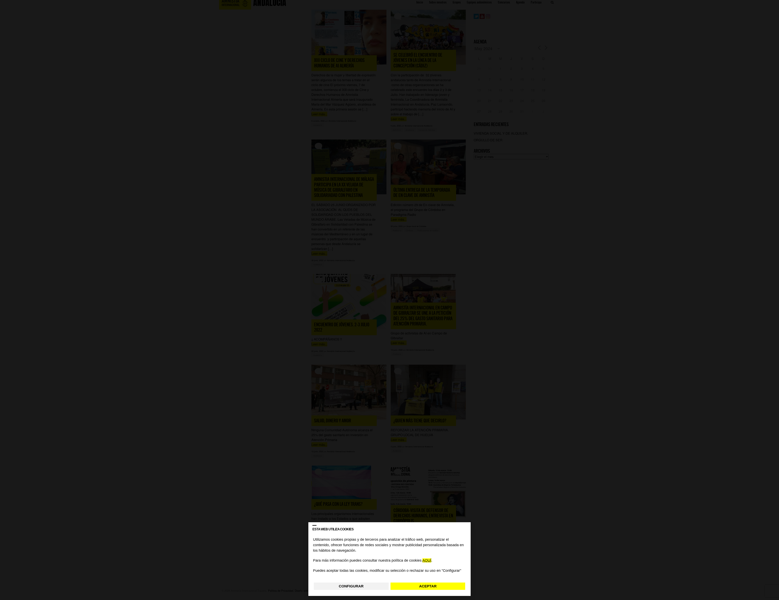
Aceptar (428, 586)
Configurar (351, 586)
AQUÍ (426, 561)
